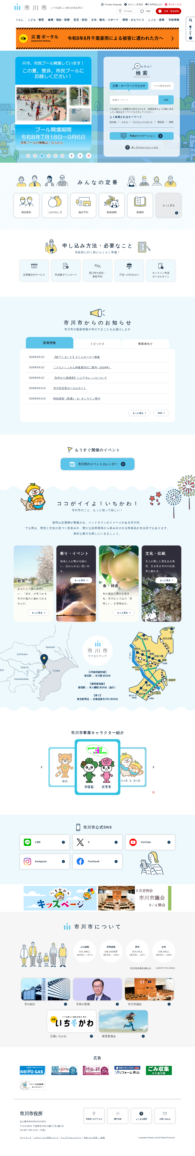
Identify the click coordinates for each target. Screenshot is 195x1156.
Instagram (41, 861)
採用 (171, 122)
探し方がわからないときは (144, 147)
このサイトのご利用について (46, 1138)
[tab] (49, 342)
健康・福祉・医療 (59, 19)
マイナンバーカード (143, 122)
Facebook (93, 861)
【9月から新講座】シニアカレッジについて (80, 377)
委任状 (161, 122)
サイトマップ (25, 1138)
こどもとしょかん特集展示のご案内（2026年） (82, 367)
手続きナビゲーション (142, 136)
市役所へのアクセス (94, 1119)
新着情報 (49, 342)
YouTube (146, 842)
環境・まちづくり (133, 19)
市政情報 (173, 19)
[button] (28, 156)
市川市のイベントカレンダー (98, 464)
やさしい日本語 (135, 4)
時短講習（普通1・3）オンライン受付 (76, 398)
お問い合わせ (165, 1119)
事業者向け (145, 343)
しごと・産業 (156, 19)
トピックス (97, 343)
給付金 (113, 122)
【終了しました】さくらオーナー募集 (76, 357)
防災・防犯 (80, 19)
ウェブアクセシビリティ (71, 1138)
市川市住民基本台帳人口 (140, 968)
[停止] (88, 155)
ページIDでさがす (162, 86)
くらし (20, 19)
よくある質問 (141, 1119)
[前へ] (71, 155)
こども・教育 (36, 19)
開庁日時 (117, 1119)
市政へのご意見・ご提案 (94, 1138)
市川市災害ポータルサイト (69, 388)
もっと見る (138, 413)
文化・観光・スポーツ (105, 19)
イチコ (124, 122)
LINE (38, 842)
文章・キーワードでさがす (129, 85)
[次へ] (80, 155)
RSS (160, 413)
